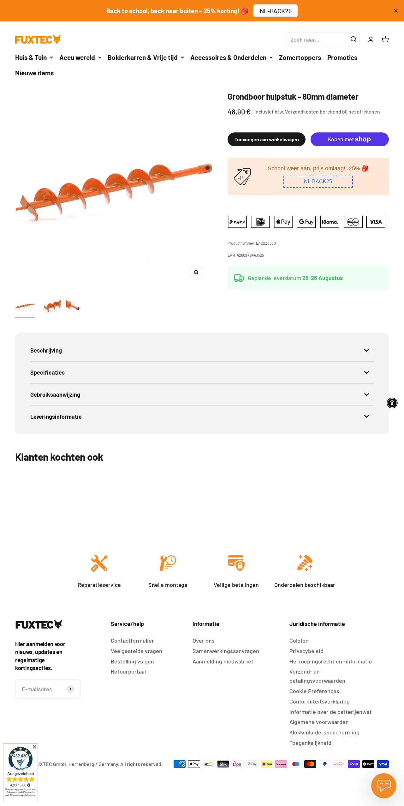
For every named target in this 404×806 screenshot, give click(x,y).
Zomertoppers (300, 57)
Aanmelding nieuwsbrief (223, 661)
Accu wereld (77, 57)
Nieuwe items (34, 73)
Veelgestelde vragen (136, 650)
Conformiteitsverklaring (319, 701)
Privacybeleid (306, 650)
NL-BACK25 (276, 11)
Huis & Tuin (31, 57)
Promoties (342, 57)
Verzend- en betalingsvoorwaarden (317, 676)
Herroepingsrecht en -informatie (330, 661)
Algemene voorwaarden (319, 721)
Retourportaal (128, 671)
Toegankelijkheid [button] (310, 742)
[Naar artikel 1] (25, 307)
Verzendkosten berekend (313, 111)
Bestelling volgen (132, 661)
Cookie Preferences (314, 690)
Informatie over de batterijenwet (330, 711)
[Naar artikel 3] (76, 307)
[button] (318, 182)
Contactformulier (132, 640)
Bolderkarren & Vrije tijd (143, 57)
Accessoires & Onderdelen (228, 57)
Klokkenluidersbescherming (324, 732)
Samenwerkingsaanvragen (226, 650)
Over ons (204, 640)
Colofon (299, 640)
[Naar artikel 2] (50, 307)
